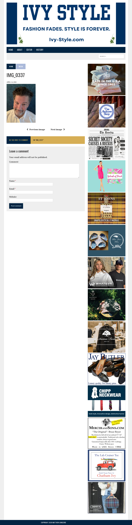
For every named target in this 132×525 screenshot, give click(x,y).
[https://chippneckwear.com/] (106, 415)
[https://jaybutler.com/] (106, 383)
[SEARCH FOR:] (111, 56)
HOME (11, 49)
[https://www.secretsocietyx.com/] (106, 158)
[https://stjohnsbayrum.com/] (106, 222)
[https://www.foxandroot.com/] (106, 318)
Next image (56, 129)
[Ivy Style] (66, 23)
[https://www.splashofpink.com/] (106, 190)
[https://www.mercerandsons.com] (106, 447)
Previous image (37, 129)
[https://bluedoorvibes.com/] (106, 254)
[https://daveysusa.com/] (106, 511)
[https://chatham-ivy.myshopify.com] (106, 479)
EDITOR (29, 49)
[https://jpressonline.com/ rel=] (106, 93)
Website (12, 196)
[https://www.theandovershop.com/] (106, 125)
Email (12, 188)
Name (12, 180)
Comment (13, 161)
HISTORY (39, 49)
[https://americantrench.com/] (106, 350)
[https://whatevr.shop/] (106, 286)
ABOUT (19, 49)
